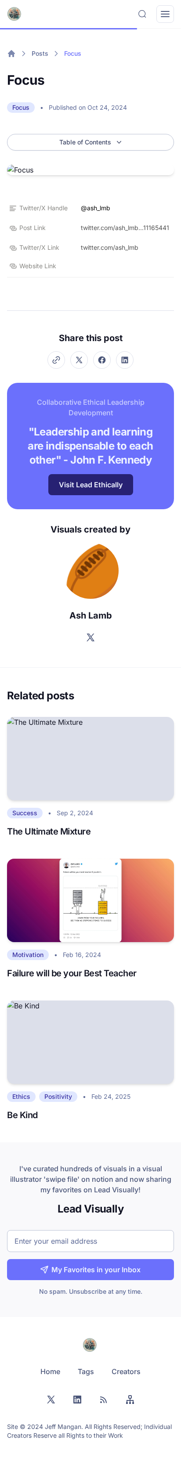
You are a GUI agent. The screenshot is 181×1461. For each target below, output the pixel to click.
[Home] (11, 53)
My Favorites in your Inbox (96, 1269)
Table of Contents (85, 142)
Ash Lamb (90, 615)
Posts (40, 53)
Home (50, 1371)
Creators (126, 1371)
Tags (86, 1371)
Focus (72, 53)
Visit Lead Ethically (91, 484)
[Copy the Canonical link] (56, 360)
